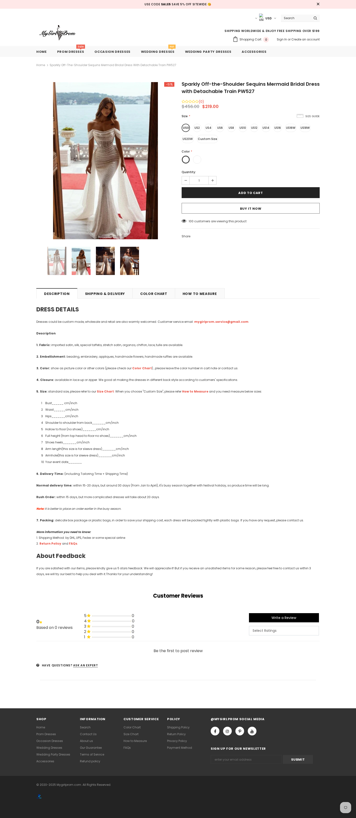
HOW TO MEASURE (200, 293)
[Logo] (61, 33)
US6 (220, 128)
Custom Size (207, 139)
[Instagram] (227, 731)
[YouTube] (252, 731)
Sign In (282, 39)
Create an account (305, 39)
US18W (305, 128)
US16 (277, 128)
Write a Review (283, 617)
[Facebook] (215, 731)
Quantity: (189, 172)
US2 (197, 128)
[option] (105, 160)
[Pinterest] (239, 731)
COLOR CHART (153, 293)
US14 (266, 128)
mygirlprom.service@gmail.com (221, 322)
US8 (231, 128)
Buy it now (251, 208)
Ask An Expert (85, 665)
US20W (188, 139)
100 (191, 221)
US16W (290, 128)
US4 (208, 128)
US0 (186, 128)
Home (40, 65)
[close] (318, 4)
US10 (243, 128)
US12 (254, 128)
